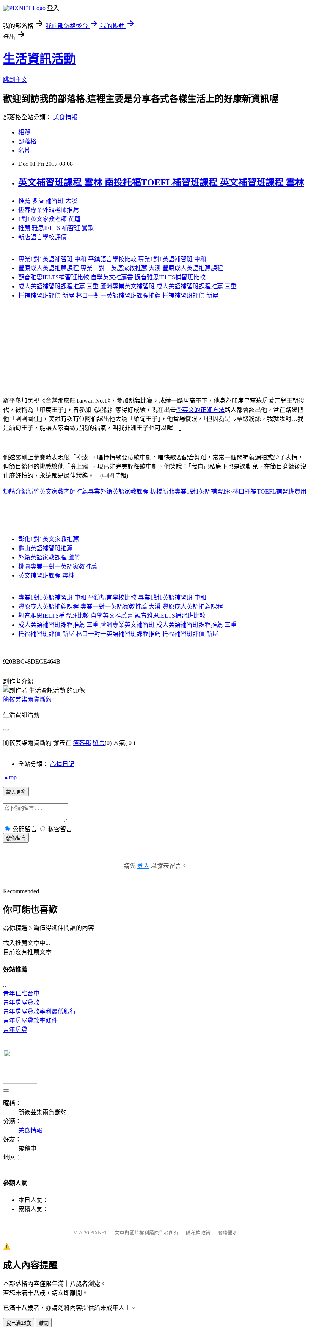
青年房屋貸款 (21, 1002)
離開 (44, 1323)
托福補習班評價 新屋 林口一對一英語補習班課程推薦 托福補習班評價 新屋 (118, 295)
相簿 (24, 132)
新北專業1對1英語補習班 (195, 491)
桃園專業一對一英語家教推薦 (57, 566)
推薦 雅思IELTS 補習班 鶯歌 (56, 228)
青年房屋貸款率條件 (30, 1020)
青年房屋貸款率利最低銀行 (39, 1011)
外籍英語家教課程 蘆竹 (49, 557)
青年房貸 (15, 1029)
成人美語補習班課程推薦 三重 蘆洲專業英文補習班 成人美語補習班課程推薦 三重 (127, 286)
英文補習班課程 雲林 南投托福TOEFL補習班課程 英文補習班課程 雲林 (161, 182)
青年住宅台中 (21, 993)
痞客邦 (82, 743)
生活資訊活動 (39, 58)
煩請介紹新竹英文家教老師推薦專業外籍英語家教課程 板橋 (82, 491)
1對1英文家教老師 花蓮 (49, 219)
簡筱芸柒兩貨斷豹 (27, 699)
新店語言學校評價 (42, 237)
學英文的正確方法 (200, 410)
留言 (99, 743)
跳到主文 (15, 79)
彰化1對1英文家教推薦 (48, 539)
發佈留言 (16, 838)
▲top (10, 777)
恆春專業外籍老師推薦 (48, 210)
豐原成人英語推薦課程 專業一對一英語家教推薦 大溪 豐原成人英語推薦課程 (120, 268)
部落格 (27, 141)
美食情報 (65, 117)
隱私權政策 (198, 1232)
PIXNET (98, 1232)
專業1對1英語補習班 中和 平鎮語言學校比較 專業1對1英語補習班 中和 (112, 259)
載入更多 (16, 792)
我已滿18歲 (18, 1323)
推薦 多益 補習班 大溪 (47, 201)
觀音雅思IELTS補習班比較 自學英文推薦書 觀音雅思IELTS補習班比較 (112, 277)
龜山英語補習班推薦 (45, 548)
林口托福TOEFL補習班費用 (269, 491)
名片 (24, 150)
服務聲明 (227, 1232)
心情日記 (62, 764)
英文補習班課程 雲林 (46, 575)
